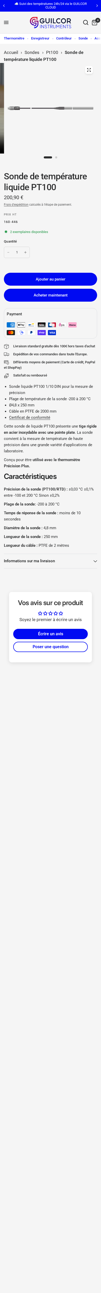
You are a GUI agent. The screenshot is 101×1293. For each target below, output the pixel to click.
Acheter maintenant (51, 295)
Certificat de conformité (29, 417)
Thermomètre (14, 38)
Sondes (32, 52)
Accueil (11, 52)
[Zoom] (89, 70)
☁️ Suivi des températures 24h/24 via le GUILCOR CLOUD (50, 5)
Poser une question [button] (51, 646)
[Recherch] (85, 23)
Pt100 (52, 52)
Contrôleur (64, 38)
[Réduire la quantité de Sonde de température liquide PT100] (8, 252)
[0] (93, 23)
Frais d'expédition (16, 204)
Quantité (10, 241)
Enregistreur (40, 38)
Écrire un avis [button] (50, 633)
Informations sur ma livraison (29, 561)
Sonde (83, 38)
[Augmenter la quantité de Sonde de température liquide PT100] (25, 252)
